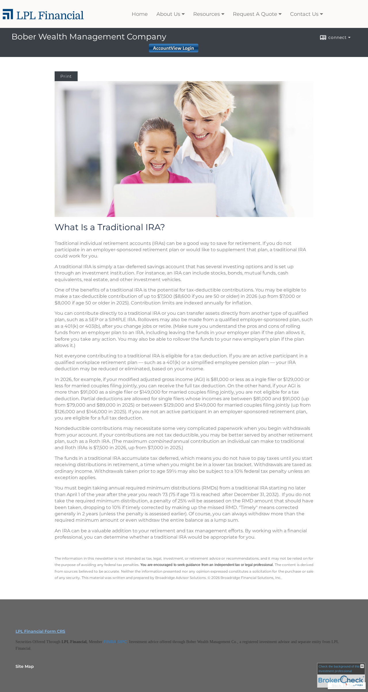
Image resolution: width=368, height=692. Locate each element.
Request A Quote (255, 14)
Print (66, 76)
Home (140, 14)
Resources (206, 14)
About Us (168, 14)
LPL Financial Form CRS (40, 631)
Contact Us (304, 14)
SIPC (122, 641)
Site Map (25, 666)
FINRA (109, 641)
